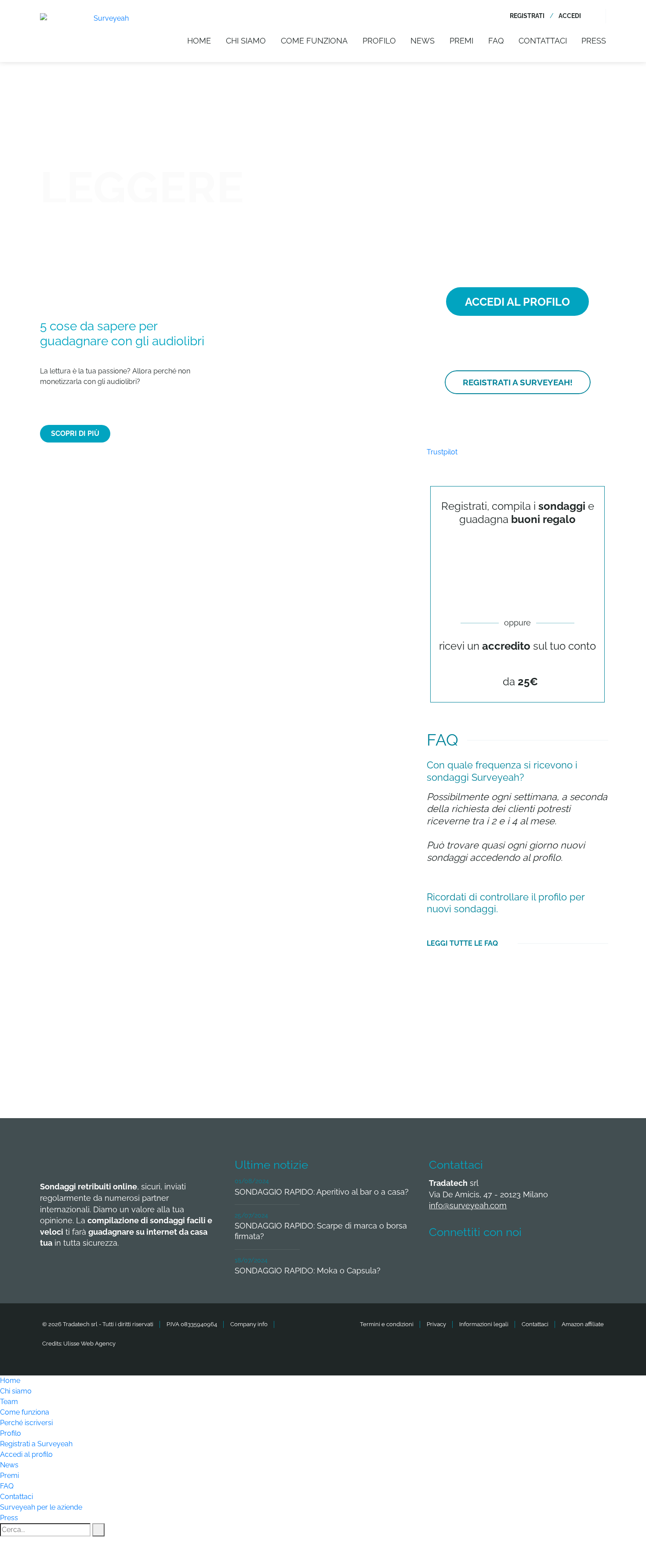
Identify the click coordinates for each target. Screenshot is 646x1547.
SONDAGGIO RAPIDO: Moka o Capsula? (308, 1270)
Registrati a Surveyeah (36, 1444)
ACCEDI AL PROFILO (517, 301)
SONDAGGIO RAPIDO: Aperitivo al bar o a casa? (322, 1191)
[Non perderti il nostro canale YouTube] (571, 1258)
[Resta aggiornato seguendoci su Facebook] (441, 1258)
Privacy (436, 1324)
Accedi (570, 15)
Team (9, 1401)
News (422, 40)
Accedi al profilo (26, 1454)
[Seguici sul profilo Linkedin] (506, 1258)
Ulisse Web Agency (89, 1343)
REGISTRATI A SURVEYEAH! (518, 382)
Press (593, 40)
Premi (461, 40)
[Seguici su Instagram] (538, 1258)
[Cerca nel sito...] (600, 16)
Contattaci (543, 40)
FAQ (496, 40)
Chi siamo (246, 40)
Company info (249, 1324)
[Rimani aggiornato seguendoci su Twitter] (473, 1258)
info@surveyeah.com (468, 1205)
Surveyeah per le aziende (41, 1507)
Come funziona (314, 40)
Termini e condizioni (387, 1324)
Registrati (527, 15)
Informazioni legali (483, 1324)
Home (199, 40)
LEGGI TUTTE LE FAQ (462, 943)
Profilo (379, 40)
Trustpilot (442, 452)
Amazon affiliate (583, 1324)
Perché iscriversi (26, 1423)
